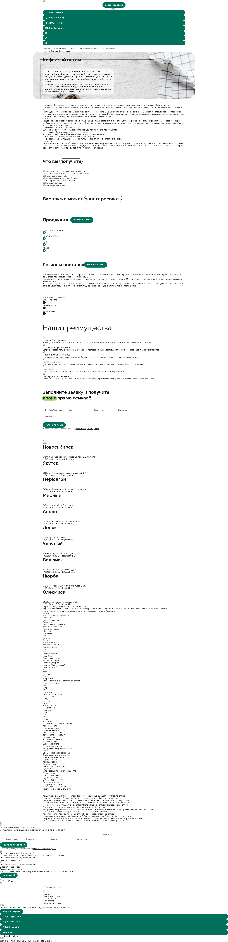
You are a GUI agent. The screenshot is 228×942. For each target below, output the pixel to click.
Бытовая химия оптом (88, 818)
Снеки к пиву (48, 696)
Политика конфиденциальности (57, 789)
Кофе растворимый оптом (71, 814)
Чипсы (45, 699)
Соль (45, 712)
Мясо (45, 750)
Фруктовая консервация (54, 735)
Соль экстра (48, 710)
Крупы (46, 719)
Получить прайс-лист (14, 845)
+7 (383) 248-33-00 (54, 12)
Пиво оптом (111, 800)
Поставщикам (76, 49)
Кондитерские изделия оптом (56, 615)
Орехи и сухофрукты (52, 694)
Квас (45, 672)
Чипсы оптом (105, 812)
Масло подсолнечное (52, 739)
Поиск (115, 9)
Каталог (66, 49)
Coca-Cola (47, 656)
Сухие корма (48, 769)
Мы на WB (8, 932)
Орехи (46, 703)
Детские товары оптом (53, 780)
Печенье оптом (49, 898)
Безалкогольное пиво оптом (93, 800)
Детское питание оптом (76, 821)
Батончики (47, 633)
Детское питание (51, 782)
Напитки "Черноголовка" (54, 665)
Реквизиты (110, 611)
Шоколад (47, 631)
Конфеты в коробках (52, 627)
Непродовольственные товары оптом (60, 771)
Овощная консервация (53, 732)
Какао (45, 651)
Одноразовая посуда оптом (134, 818)
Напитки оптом (50, 654)
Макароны (47, 721)
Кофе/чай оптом (50, 642)
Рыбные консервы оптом (93, 816)
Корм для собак (50, 762)
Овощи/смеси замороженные (56, 753)
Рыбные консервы (51, 730)
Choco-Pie (47, 618)
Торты (45, 640)
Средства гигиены (51, 775)
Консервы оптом (50, 726)
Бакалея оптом (49, 705)
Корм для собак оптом (101, 803)
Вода (45, 669)
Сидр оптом (123, 800)
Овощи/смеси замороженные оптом (101, 809)
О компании (56, 49)
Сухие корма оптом (52, 903)
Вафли (46, 636)
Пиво (45, 685)
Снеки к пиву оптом (90, 812)
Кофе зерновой (50, 647)
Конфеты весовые (51, 629)
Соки (45, 676)
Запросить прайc (82, 220)
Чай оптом (109, 814)
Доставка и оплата (92, 49)
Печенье (46, 638)
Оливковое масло (51, 744)
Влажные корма (50, 764)
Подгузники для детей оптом (100, 821)
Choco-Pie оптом (78, 796)
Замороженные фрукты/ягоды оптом (136, 809)
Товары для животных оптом (56, 757)
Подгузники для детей (53, 784)
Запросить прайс (114, 5)
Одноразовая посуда (52, 778)
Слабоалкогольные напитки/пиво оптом (61, 681)
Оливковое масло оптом (116, 805)
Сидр (45, 687)
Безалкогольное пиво (52, 683)
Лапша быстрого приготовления (57, 723)
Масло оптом (49, 737)
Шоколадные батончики (54, 624)
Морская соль (49, 708)
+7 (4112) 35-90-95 (51, 475)
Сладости (47, 622)
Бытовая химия (49, 773)
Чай (44, 649)
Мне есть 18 (9, 875)
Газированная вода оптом (85, 798)
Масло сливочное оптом (93, 805)
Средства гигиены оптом (109, 818)
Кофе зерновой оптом (93, 814)
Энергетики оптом (51, 896)
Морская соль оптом (66, 807)
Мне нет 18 (7, 881)
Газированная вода (51, 658)
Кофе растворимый (52, 645)
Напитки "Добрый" (51, 663)
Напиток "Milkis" (50, 667)
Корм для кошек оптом (80, 803)
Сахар (45, 714)
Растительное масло (52, 746)
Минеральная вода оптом (109, 798)
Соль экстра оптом (85, 807)
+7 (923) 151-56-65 (54, 23)
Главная (47, 49)
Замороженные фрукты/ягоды (56, 755)
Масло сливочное (51, 741)
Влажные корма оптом (123, 803)
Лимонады (47, 674)
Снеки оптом (49, 692)
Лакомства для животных (54, 766)
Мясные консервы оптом (70, 816)
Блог (103, 49)
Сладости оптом (117, 796)
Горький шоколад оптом (98, 796)
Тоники (46, 690)
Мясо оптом (78, 809)
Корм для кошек (50, 760)
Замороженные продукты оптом (57, 748)
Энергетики (48, 678)
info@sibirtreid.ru (56, 28)
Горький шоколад (51, 620)
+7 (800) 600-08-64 (54, 18)
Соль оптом (99, 807)
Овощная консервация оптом (118, 816)
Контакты (110, 49)
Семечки (46, 701)
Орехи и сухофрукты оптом (67, 812)
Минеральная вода (51, 660)
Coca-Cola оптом (65, 798)
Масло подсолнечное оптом (69, 805)
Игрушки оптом (121, 821)
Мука (45, 717)
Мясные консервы (51, 728)
